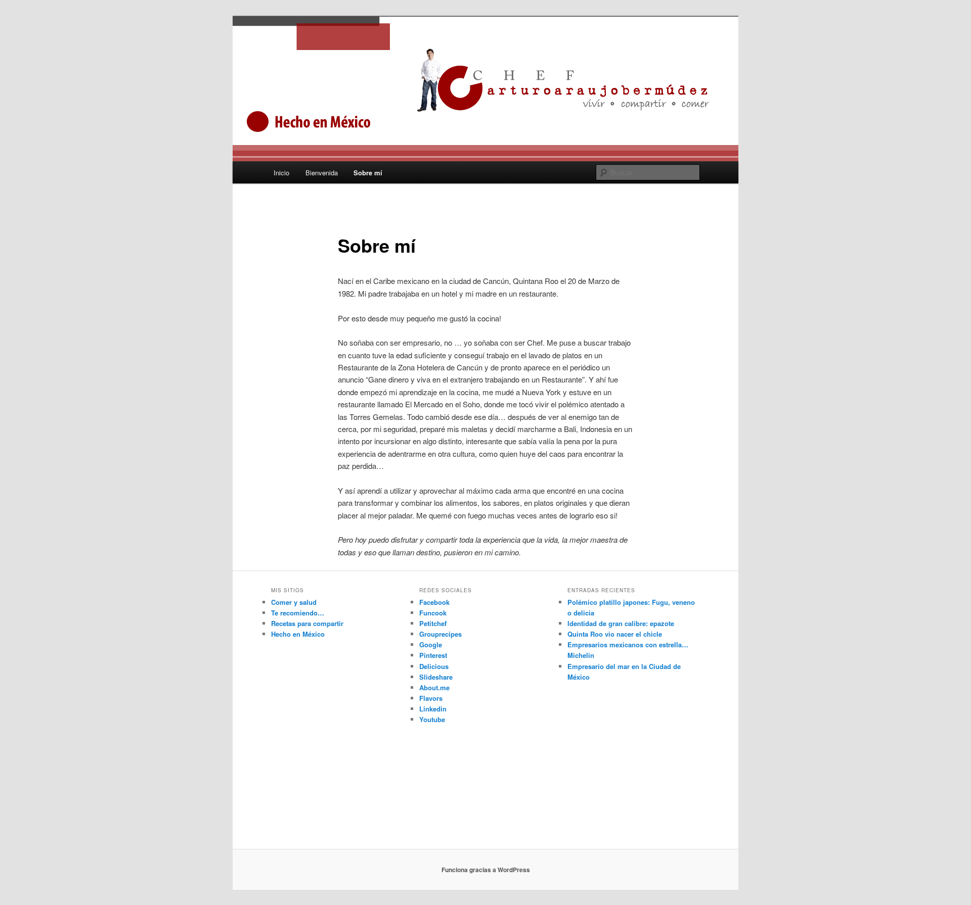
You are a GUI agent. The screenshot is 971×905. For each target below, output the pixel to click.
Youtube (432, 719)
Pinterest (433, 655)
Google (430, 644)
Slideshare (436, 677)
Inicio (281, 172)
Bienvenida (321, 172)
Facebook (434, 602)
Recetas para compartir (307, 623)
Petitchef (433, 623)
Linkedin (433, 708)
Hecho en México (298, 634)
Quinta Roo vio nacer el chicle (614, 634)
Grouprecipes (440, 634)
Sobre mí (368, 172)
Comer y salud (294, 602)
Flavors (431, 698)
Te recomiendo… (297, 612)
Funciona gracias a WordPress (486, 869)
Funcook (433, 612)
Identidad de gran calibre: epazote (620, 623)
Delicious (434, 666)
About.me (434, 687)
